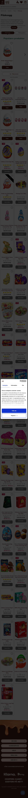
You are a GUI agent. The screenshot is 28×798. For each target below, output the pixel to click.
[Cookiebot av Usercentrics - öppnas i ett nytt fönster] (20, 381)
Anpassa (13, 415)
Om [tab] (23, 385)
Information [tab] (14, 385)
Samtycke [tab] (5, 385)
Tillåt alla (14, 410)
